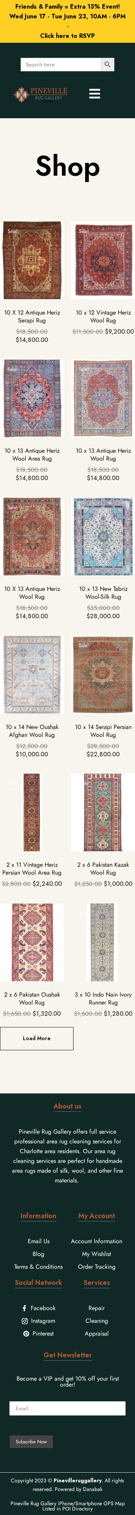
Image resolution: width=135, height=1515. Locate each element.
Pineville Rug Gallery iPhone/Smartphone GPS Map (67, 1503)
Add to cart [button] (32, 288)
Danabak (92, 1489)
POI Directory (77, 1508)
